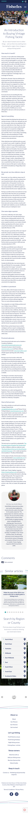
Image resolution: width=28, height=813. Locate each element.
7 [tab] (18, 612)
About (14, 719)
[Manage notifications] (24, 810)
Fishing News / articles (14, 745)
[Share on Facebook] (1, 611)
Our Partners (14, 724)
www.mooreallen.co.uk (20, 351)
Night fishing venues (14, 742)
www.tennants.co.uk (7, 349)
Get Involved (14, 727)
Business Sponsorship (14, 760)
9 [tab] (22, 612)
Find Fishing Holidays (14, 739)
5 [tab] (14, 612)
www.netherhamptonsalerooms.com (11, 345)
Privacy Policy (20, 789)
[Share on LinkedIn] (1, 618)
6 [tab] (16, 612)
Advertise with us (14, 754)
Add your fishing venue (14, 757)
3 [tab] (9, 612)
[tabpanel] (14, 591)
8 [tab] (20, 612)
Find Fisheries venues (14, 737)
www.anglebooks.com (19, 457)
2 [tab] (7, 612)
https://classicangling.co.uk (8, 472)
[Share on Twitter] (1, 613)
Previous (2, 697)
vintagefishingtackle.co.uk (8, 409)
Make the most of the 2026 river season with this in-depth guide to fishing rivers (14, 594)
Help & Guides (14, 763)
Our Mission (14, 722)
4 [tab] (12, 612)
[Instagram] (16, 794)
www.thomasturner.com (17, 411)
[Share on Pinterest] (1, 616)
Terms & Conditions (9, 789)
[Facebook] (11, 794)
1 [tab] (5, 612)
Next (26, 697)
